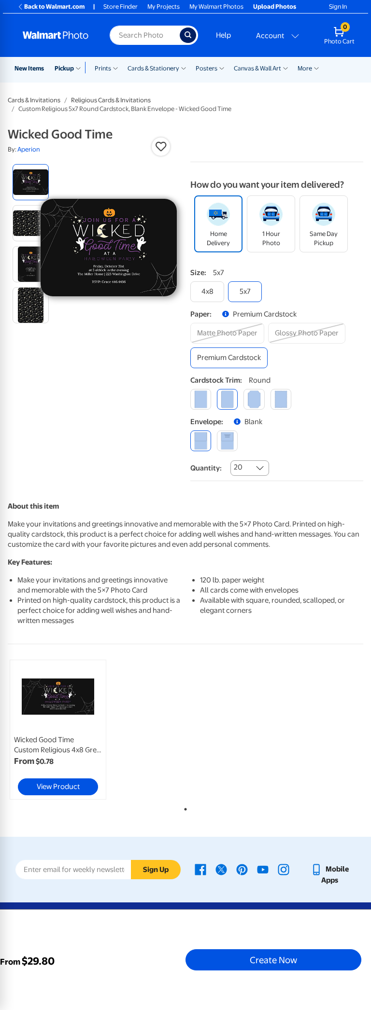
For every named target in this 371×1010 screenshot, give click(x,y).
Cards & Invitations (34, 100)
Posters (206, 68)
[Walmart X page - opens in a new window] (221, 869)
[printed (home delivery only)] (227, 440)
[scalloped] (281, 399)
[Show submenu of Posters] (222, 67)
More (305, 68)
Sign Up (156, 869)
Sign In (338, 6)
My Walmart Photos (216, 6)
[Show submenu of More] (316, 67)
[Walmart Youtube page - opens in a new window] (263, 869)
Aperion (28, 149)
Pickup (64, 68)
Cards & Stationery (153, 68)
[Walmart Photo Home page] (56, 35)
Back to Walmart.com (54, 6)
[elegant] (253, 399)
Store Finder (120, 6)
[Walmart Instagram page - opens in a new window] (283, 869)
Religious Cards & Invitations (111, 100)
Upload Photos (274, 6)
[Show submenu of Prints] (115, 67)
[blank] (200, 440)
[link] (58, 729)
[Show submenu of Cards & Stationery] (183, 67)
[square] (200, 399)
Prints (103, 68)
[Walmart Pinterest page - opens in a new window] (242, 869)
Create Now (273, 960)
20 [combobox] (238, 467)
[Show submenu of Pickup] (80, 67)
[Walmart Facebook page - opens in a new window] (200, 869)
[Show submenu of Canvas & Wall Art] (285, 67)
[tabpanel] (67, 730)
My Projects (163, 6)
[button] (161, 147)
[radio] (31, 182)
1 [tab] (183, 807)
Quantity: (206, 468)
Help (223, 35)
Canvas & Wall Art (257, 68)
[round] (227, 399)
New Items (29, 68)
